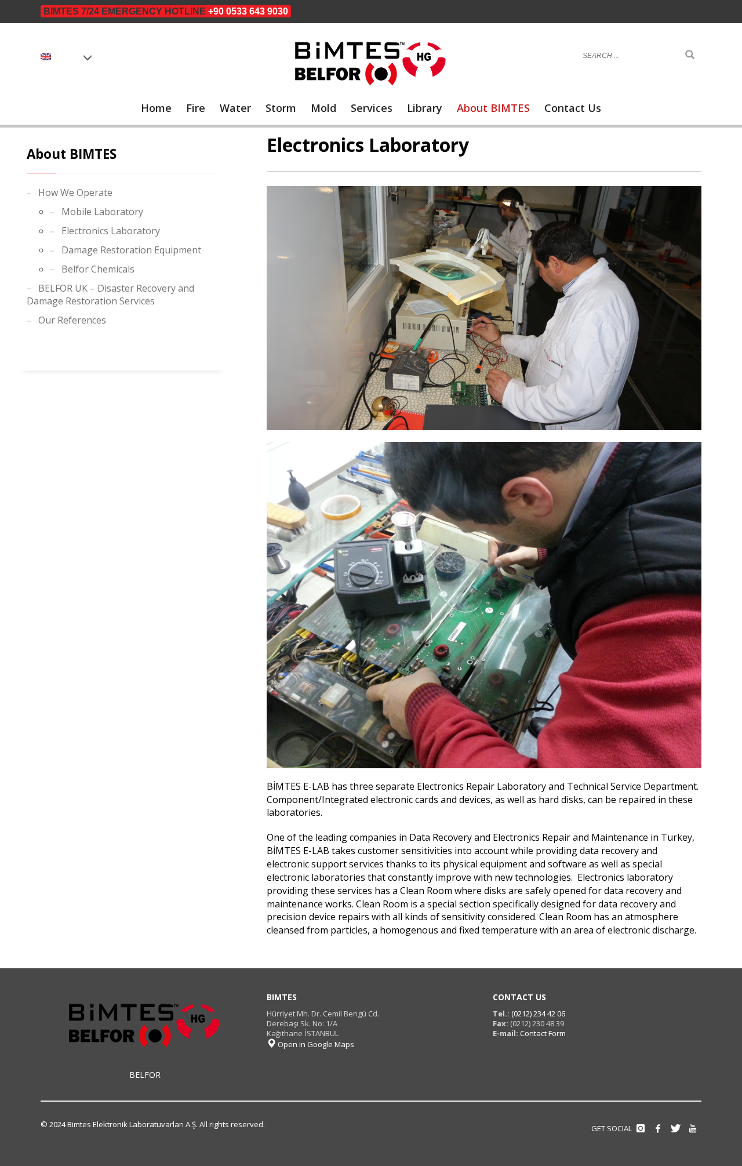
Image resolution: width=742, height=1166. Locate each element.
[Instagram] (640, 1128)
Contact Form (543, 1033)
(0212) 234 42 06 (537, 1013)
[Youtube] (692, 1128)
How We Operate (75, 192)
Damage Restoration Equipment (131, 250)
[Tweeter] (675, 1128)
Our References (72, 320)
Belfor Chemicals (97, 269)
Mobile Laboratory (102, 211)
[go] (690, 55)
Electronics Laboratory (110, 230)
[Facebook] (658, 1128)
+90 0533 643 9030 (248, 11)
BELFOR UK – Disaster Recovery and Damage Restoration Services (110, 295)
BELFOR (145, 1074)
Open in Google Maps (315, 1044)
